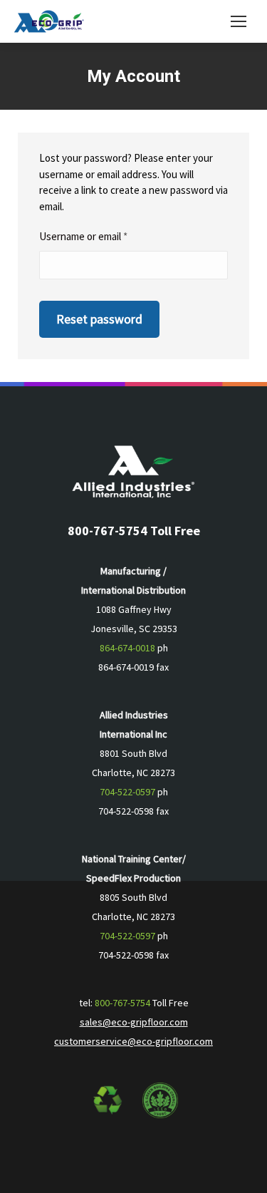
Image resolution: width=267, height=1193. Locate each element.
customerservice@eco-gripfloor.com (133, 1041)
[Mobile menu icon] (238, 21)
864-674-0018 (127, 647)
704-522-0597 (127, 791)
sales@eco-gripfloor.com (134, 1022)
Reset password (99, 319)
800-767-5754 (122, 1002)
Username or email (103, 236)
